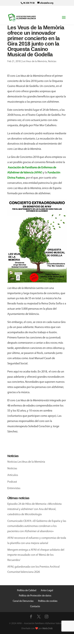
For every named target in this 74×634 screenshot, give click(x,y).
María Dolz (47, 628)
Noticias (52, 61)
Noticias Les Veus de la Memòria (26, 461)
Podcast (12, 481)
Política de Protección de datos (35, 595)
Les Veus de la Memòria (34, 61)
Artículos (12, 475)
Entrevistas (13, 488)
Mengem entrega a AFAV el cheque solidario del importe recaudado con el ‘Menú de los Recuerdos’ (35, 555)
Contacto (35, 606)
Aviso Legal (47, 590)
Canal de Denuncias (23, 601)
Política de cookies (47, 601)
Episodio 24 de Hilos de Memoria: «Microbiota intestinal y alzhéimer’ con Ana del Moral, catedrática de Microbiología (34, 509)
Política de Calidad (26, 590)
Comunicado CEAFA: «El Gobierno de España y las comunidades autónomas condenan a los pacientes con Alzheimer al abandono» (36, 526)
